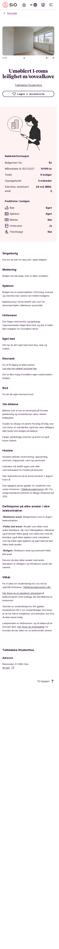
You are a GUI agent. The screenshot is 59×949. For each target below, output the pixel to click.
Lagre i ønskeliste (30, 94)
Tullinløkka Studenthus (28, 85)
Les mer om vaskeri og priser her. (19, 368)
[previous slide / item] (47, 58)
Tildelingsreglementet (32, 489)
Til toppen (43, 681)
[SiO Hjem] (9, 5)
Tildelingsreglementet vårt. (37, 587)
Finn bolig (12, 13)
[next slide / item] (53, 58)
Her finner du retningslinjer (31, 626)
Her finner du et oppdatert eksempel (21, 593)
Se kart (6, 667)
